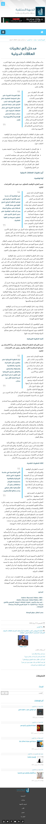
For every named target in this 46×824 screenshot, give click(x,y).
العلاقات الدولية (7, 631)
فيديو (23, 812)
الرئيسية (23, 796)
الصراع (15, 631)
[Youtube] (4, 821)
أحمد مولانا (23, 646)
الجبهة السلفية (41, 40)
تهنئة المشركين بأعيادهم (28, 725)
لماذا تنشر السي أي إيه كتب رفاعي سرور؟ (34, 656)
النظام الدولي (29, 633)
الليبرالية (42, 633)
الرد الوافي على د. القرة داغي (27, 710)
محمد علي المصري (38, 754)
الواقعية (22, 633)
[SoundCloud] (23, 821)
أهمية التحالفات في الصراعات (38, 665)
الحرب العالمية (28, 631)
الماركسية (36, 633)
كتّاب (23, 808)
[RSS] (19, 821)
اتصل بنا (23, 816)
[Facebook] (11, 821)
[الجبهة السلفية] (30, 11)
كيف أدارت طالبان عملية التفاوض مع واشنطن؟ (34, 659)
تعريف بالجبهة (23, 804)
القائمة (3, 32)
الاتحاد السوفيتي (38, 631)
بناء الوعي (40, 627)
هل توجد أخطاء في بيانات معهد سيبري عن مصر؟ (33, 662)
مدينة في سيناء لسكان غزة (38, 654)
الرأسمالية (20, 631)
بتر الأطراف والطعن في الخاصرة (27, 773)
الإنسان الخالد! (31, 757)
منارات (23, 800)
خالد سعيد (40, 706)
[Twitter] (8, 821)
